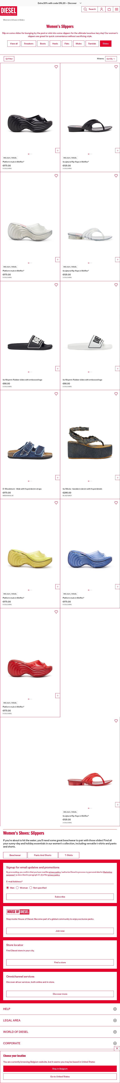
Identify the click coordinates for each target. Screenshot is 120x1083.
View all (14, 43)
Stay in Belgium (60, 1068)
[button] (60, 3)
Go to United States (60, 1076)
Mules (79, 43)
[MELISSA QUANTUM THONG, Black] (90, 108)
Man (12, 888)
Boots (43, 43)
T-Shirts (69, 855)
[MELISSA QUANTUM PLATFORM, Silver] (30, 217)
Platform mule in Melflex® (13, 162)
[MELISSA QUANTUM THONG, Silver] (90, 217)
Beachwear (15, 855)
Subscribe (60, 896)
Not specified (40, 888)
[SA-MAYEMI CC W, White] (90, 326)
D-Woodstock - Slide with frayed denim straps (22, 489)
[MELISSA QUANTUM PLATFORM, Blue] (90, 544)
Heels (55, 43)
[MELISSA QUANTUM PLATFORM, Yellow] (30, 544)
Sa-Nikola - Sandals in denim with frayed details (82, 489)
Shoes (14, 20)
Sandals (92, 43)
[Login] (101, 9)
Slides (22, 20)
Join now (60, 931)
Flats (67, 43)
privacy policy (54, 872)
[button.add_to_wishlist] (56, 67)
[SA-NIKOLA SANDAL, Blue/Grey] (90, 435)
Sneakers (28, 43)
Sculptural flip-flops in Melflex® (76, 162)
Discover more (60, 994)
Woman (24, 888)
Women (6, 20)
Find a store (60, 962)
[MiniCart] (109, 9)
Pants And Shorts (42, 855)
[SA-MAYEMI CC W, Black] (30, 326)
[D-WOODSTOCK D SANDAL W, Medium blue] (30, 435)
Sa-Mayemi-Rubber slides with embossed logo (22, 380)
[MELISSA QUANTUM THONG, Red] (90, 762)
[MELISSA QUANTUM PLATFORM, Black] (30, 108)
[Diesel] (8, 11)
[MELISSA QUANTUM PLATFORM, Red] (30, 653)
